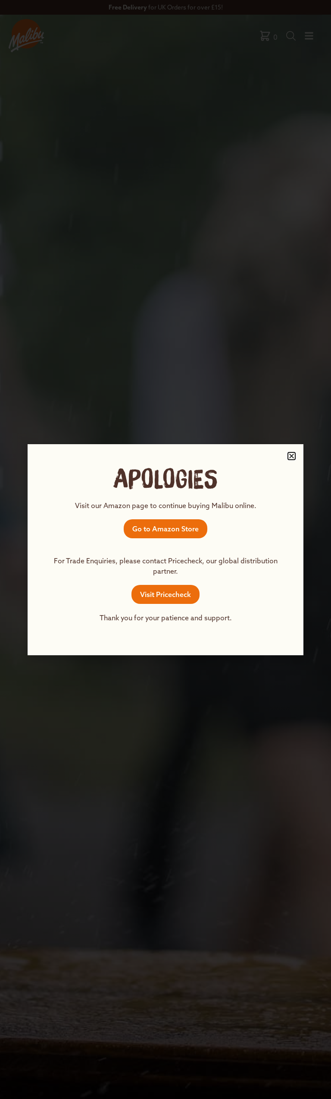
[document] (165, 549)
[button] (291, 456)
